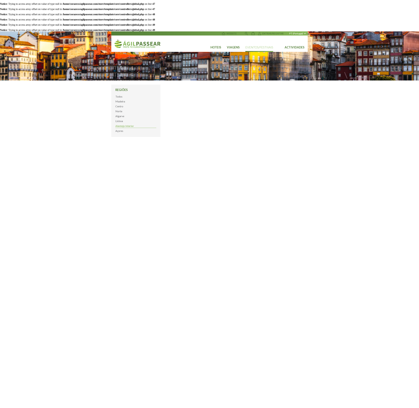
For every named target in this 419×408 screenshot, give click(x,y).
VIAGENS (233, 47)
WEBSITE (231, 33)
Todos (118, 96)
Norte (118, 111)
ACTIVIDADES (294, 47)
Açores (119, 130)
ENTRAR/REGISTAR (272, 33)
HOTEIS (215, 47)
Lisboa (119, 121)
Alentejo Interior (124, 125)
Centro (119, 106)
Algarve (119, 116)
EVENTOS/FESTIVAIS (259, 47)
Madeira (120, 101)
